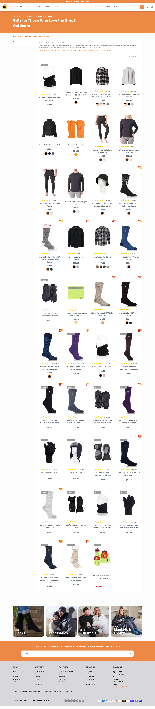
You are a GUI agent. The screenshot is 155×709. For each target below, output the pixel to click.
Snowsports (92, 50)
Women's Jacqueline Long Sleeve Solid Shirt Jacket (76, 93)
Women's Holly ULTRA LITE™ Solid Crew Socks (129, 421)
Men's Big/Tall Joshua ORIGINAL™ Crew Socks (76, 421)
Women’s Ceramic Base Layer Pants (102, 151)
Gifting (47, 7)
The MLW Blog (90, 677)
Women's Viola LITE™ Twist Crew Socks (49, 526)
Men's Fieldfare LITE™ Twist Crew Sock (102, 314)
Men (11, 7)
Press (87, 682)
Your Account (39, 671)
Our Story (89, 671)
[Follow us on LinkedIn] (83, 700)
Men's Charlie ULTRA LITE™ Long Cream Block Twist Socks (49, 259)
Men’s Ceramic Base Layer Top (76, 202)
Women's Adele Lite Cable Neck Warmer (49, 98)
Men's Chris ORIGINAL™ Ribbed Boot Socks (49, 368)
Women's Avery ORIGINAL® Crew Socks (76, 578)
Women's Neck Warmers (102, 367)
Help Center (39, 682)
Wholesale (62, 677)
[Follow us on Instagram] (71, 700)
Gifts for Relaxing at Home (48, 50)
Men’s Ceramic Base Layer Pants (49, 204)
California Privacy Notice (29, 691)
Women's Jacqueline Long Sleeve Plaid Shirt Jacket (102, 95)
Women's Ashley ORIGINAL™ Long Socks (128, 368)
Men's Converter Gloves (49, 473)
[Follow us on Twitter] (68, 700)
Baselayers (16, 674)
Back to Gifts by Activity (104, 50)
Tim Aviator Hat (76, 473)
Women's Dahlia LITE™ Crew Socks (76, 368)
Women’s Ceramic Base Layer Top (129, 151)
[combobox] (126, 7)
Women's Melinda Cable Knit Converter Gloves (129, 526)
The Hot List (62, 682)
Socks (15, 671)
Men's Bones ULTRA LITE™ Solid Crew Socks (129, 204)
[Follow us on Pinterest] (74, 700)
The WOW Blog (90, 679)
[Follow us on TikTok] (80, 700)
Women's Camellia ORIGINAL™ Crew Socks (49, 421)
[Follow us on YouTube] (77, 700)
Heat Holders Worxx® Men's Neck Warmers (76, 314)
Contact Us (38, 684)
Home (15, 17)
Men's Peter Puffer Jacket (49, 145)
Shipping (38, 674)
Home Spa (71, 50)
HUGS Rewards (39, 679)
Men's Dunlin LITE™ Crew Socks (129, 314)
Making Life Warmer (92, 674)
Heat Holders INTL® (91, 684)
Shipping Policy (57, 691)
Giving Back (62, 679)
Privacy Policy (17, 691)
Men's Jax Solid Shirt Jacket (76, 258)
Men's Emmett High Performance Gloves (49, 314)
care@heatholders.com (120, 686)
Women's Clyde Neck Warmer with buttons (102, 526)
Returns (37, 677)
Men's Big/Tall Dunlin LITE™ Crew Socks (129, 474)
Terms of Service (68, 691)
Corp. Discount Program (66, 671)
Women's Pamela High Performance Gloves (102, 421)
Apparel (15, 677)
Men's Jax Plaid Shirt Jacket (102, 258)
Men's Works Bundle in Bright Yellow (102, 577)
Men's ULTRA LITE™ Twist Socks (129, 258)
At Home (37, 7)
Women (19, 7)
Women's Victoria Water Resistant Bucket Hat (102, 204)
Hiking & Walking (62, 50)
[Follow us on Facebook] (65, 700)
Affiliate (61, 674)
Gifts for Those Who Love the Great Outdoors (33, 36)
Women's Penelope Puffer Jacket (128, 95)
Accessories (16, 679)
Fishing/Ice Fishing (81, 50)
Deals (57, 7)
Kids (28, 7)
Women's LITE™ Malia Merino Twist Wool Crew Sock (49, 580)
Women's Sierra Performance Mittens (102, 474)
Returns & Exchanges (45, 691)
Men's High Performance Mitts (76, 526)
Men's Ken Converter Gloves (75, 146)
